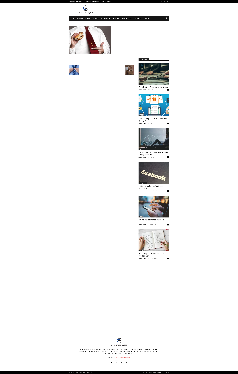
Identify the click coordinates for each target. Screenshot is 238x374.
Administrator (142, 89)
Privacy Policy (95, 1)
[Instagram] (161, 1)
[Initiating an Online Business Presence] (154, 173)
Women (124, 18)
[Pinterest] (164, 1)
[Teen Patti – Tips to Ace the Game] (154, 74)
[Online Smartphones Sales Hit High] (154, 206)
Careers (109, 1)
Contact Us (103, 1)
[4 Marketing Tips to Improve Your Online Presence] (154, 105)
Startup (87, 18)
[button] (166, 18)
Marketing (116, 18)
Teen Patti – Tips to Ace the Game (153, 87)
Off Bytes (138, 18)
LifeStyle (141, 84)
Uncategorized (142, 183)
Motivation (104, 18)
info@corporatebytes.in (123, 357)
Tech (130, 18)
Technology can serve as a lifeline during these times (153, 153)
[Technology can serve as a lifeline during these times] (154, 139)
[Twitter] (167, 1)
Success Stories (78, 18)
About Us (88, 1)
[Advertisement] (135, 9)
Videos (147, 18)
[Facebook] (158, 1)
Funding (95, 18)
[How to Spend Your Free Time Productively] (154, 240)
